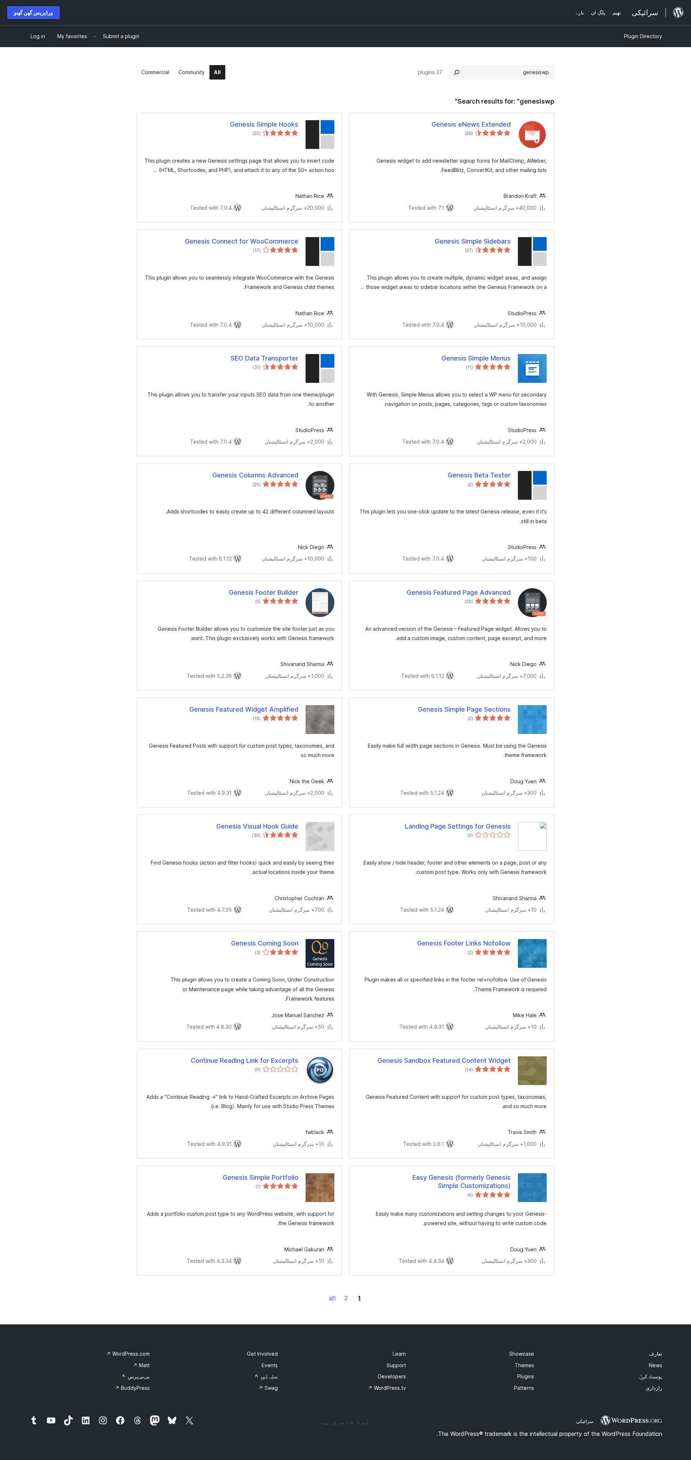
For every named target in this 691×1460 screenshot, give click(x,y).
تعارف (655, 1354)
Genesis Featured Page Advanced (459, 592)
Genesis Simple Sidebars (473, 241)
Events (270, 1365)
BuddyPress (132, 1388)
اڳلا (332, 1298)
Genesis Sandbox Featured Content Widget (444, 1060)
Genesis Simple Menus (476, 358)
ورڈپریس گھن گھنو (33, 12)
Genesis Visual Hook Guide (257, 826)
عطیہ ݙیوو (266, 1376)
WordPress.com (128, 1354)
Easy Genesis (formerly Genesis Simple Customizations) (461, 1181)
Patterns (524, 1388)
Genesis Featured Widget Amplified (243, 709)
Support (396, 1365)
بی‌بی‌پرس (136, 1376)
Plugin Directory (643, 36)
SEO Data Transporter (264, 358)
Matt (141, 1365)
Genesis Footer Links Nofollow (464, 943)
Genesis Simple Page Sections (464, 709)
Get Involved (262, 1354)
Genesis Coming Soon (264, 943)
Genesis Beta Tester (479, 475)
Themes (524, 1365)
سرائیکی (584, 1421)
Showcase (521, 1354)
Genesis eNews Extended (471, 124)
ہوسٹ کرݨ (650, 1376)
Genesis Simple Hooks (264, 124)
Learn (399, 1354)
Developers (392, 1376)
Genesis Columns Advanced (255, 475)
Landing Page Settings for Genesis (458, 826)
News (655, 1365)
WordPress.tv (387, 1388)
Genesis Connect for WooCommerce (241, 241)
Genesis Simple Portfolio (260, 1177)
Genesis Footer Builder (263, 592)
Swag (268, 1388)
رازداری (654, 1388)
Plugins (525, 1376)
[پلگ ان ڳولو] (457, 72)
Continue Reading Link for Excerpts (244, 1060)
